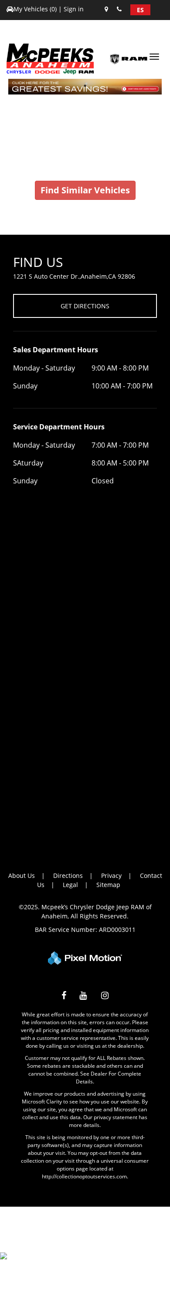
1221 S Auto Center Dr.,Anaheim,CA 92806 (74, 276)
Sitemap (108, 885)
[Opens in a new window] (64, 996)
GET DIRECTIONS (85, 306)
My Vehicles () (36, 9)
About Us (21, 875)
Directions (68, 875)
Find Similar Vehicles (85, 190)
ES (140, 10)
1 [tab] (85, 85)
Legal (70, 885)
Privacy (111, 875)
